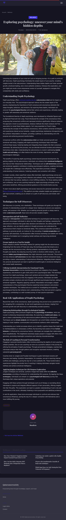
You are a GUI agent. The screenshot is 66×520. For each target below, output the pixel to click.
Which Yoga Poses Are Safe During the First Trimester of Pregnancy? (48, 468)
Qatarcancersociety (11, 484)
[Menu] (61, 3)
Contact (5, 509)
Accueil (4, 12)
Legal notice (6, 506)
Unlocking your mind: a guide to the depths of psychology (48, 457)
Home (4, 497)
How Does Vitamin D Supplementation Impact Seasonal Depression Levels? (15, 457)
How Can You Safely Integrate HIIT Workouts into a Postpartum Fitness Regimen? (14, 463)
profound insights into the (27, 100)
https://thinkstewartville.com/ (12, 191)
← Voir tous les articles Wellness (13, 435)
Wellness (9, 12)
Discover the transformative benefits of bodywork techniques (47, 462)
